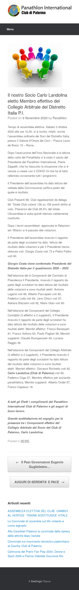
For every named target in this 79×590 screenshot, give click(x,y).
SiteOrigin (36, 581)
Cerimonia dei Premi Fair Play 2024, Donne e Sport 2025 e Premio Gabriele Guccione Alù (36, 553)
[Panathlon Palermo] (39, 10)
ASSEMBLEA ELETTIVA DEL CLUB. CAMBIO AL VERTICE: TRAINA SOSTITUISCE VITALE (38, 513)
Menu (10, 29)
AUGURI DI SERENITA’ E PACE (39, 482)
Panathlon (60, 118)
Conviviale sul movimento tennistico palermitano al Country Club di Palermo (38, 543)
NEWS (25, 441)
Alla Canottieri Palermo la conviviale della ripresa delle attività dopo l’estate (39, 533)
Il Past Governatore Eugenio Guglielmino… (39, 464)
